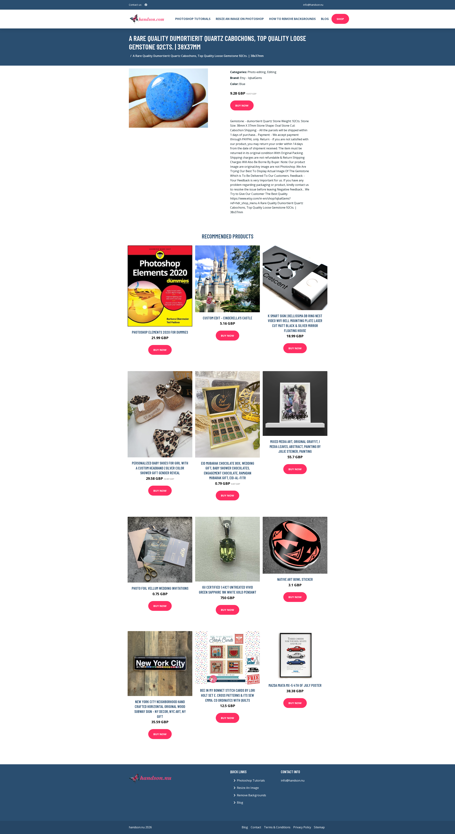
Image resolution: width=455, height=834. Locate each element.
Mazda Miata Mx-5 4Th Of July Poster (295, 685)
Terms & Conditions (277, 827)
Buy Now (241, 105)
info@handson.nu (313, 4)
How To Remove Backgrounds (292, 19)
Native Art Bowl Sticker (295, 579)
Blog (325, 19)
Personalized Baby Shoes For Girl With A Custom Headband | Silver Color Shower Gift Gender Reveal (160, 468)
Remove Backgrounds (251, 795)
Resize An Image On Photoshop (240, 19)
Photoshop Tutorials (192, 19)
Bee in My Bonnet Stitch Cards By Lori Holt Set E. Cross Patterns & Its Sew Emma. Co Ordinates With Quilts (227, 695)
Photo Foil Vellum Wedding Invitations (160, 588)
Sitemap (319, 827)
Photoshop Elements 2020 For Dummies (160, 332)
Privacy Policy (302, 827)
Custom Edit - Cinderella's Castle (227, 318)
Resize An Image (248, 788)
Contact (256, 827)
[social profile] (146, 4)
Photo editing (257, 72)
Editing (271, 72)
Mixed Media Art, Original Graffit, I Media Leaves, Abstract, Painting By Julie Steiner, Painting (295, 446)
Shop (340, 19)
